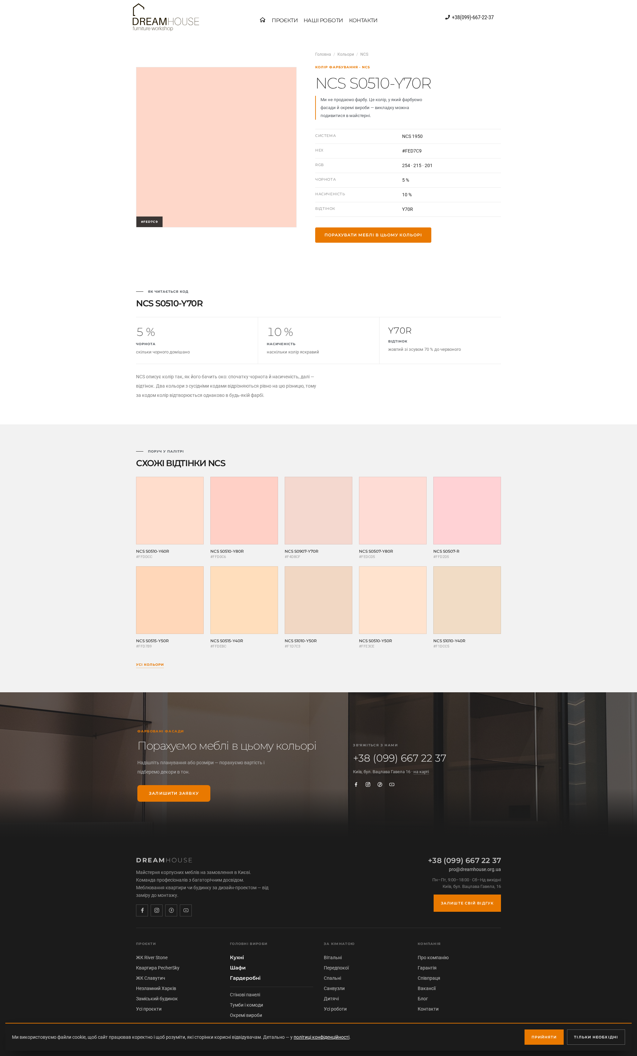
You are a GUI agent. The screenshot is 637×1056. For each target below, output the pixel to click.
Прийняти (544, 1037)
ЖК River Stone (152, 957)
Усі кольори (150, 664)
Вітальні (333, 957)
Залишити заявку (174, 793)
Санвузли (334, 988)
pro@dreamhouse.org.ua (475, 869)
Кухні (237, 958)
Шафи (238, 968)
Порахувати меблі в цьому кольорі (373, 234)
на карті (421, 771)
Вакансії (427, 988)
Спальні (332, 978)
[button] (284, 20)
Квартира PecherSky (157, 967)
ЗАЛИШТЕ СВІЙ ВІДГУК (467, 903)
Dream (164, 860)
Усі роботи (335, 1009)
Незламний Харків (156, 988)
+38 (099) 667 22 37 (399, 758)
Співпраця (429, 978)
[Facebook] (356, 784)
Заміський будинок (157, 998)
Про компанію (433, 957)
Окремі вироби (246, 1015)
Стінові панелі (245, 994)
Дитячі (331, 998)
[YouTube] (392, 784)
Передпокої (336, 967)
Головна (323, 54)
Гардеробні (245, 978)
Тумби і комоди (246, 1005)
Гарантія (427, 967)
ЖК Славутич (150, 978)
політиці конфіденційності (321, 1037)
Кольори (345, 54)
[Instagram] (368, 784)
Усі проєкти (149, 1009)
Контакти (428, 1009)
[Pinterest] (380, 784)
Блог (423, 998)
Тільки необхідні (596, 1037)
